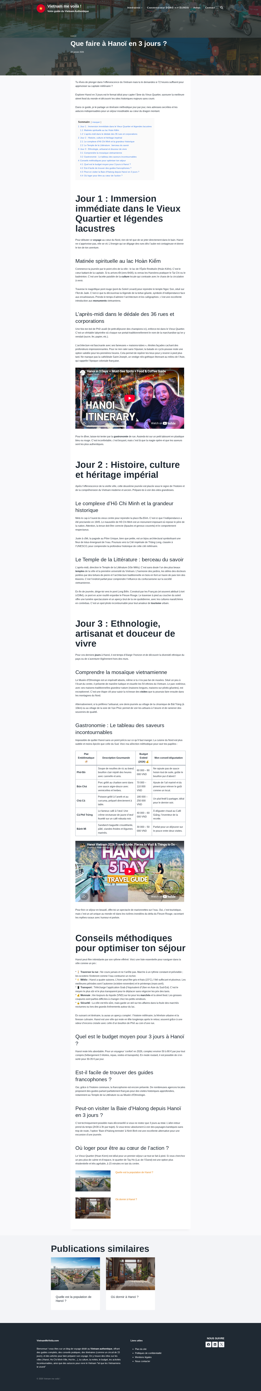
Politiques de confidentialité (148, 1353)
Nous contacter (142, 1361)
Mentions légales (143, 1357)
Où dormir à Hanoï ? (126, 1199)
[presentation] (75, 1273)
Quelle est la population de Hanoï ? (134, 1172)
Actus (197, 7)
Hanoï (73, 36)
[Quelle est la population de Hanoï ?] (93, 1181)
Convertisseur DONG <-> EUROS (168, 7)
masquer (96, 122)
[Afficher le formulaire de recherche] (221, 7)
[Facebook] (208, 1344)
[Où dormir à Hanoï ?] (93, 1208)
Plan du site (141, 1349)
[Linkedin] (215, 1344)
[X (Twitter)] (221, 1344)
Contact (210, 7)
